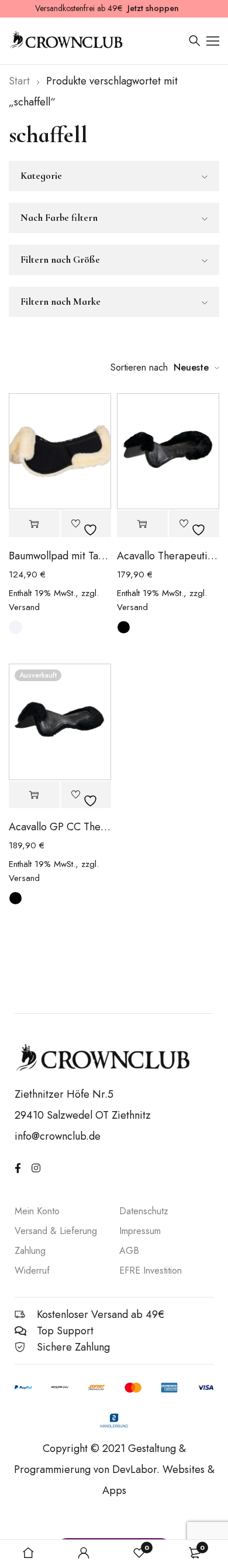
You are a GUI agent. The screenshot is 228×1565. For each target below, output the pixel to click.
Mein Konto (37, 1211)
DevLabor (134, 1469)
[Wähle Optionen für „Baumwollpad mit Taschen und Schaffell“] (34, 524)
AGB (129, 1250)
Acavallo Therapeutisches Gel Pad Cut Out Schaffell (168, 556)
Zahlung (30, 1250)
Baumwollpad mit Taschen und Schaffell (60, 556)
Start (19, 81)
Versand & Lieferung (56, 1231)
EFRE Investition (150, 1270)
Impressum (140, 1231)
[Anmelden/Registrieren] (83, 1552)
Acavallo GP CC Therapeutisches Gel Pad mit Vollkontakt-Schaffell (60, 827)
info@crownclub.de (58, 1136)
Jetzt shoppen (153, 8)
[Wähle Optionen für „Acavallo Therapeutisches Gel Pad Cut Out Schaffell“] (142, 524)
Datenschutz (143, 1211)
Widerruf (32, 1270)
